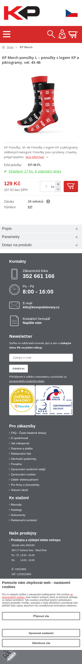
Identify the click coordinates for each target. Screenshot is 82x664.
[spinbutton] (46, 186)
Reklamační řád (21, 453)
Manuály (16, 504)
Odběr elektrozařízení (24, 479)
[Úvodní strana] (21, 13)
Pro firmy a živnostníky (25, 484)
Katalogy (16, 509)
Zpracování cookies (23, 474)
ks (52, 186)
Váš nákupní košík (73, 35)
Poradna (16, 464)
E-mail (41, 305)
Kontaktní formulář (36, 321)
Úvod (10, 47)
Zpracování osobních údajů (28, 469)
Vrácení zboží (19, 490)
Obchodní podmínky (23, 458)
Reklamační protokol (24, 520)
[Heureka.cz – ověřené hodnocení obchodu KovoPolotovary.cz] (22, 400)
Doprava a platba (22, 448)
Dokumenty (18, 515)
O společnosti (19, 438)
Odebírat (18, 368)
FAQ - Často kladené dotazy (28, 432)
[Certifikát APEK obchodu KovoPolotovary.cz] (54, 414)
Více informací (34, 157)
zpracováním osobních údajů (26, 381)
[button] (57, 183)
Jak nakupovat (20, 443)
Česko (69, 13)
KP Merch (26, 47)
